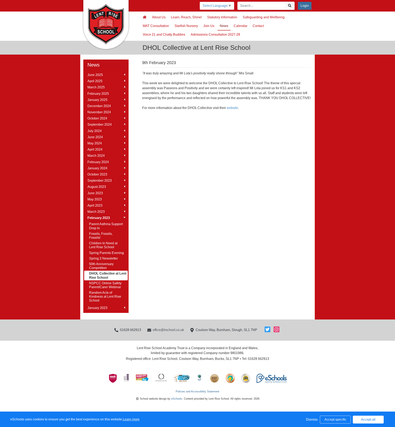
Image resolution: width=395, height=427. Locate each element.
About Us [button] (159, 17)
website (232, 108)
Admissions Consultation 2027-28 (215, 34)
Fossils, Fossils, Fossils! (101, 235)
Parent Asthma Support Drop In (106, 226)
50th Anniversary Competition (101, 266)
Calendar (240, 26)
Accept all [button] (368, 419)
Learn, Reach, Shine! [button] (186, 17)
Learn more (131, 419)
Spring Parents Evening (106, 253)
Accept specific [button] (335, 419)
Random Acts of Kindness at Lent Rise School (105, 296)
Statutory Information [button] (222, 17)
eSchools (176, 398)
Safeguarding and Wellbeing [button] (264, 17)
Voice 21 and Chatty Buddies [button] (164, 34)
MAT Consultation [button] (156, 26)
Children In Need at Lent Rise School (103, 245)
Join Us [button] (208, 26)
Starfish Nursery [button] (186, 26)
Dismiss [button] (312, 419)
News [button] (224, 26)
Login (305, 5)
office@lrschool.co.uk (168, 330)
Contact (258, 26)
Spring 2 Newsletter (103, 258)
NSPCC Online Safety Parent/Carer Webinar (105, 285)
